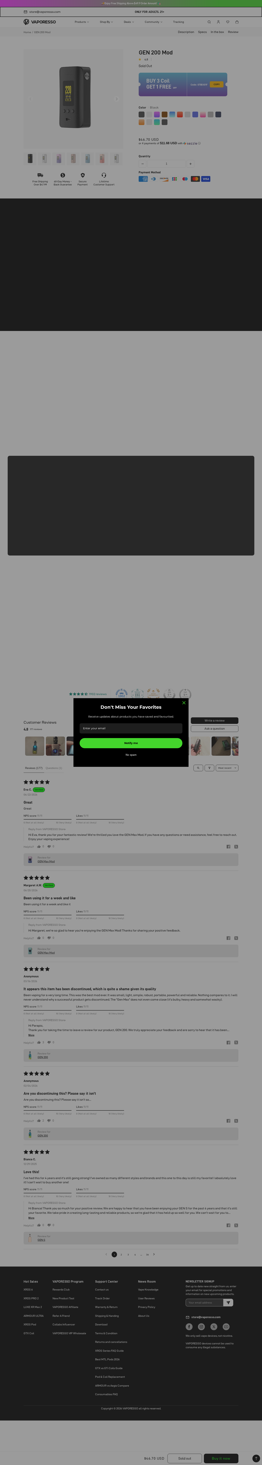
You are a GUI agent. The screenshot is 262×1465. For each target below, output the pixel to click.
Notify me (131, 743)
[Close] (184, 702)
